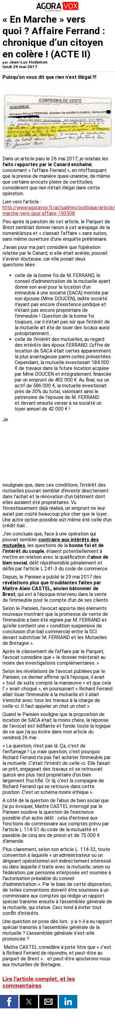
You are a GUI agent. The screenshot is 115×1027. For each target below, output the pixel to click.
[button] (9, 1001)
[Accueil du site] (57, 10)
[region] (67, 448)
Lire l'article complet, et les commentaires (38, 982)
